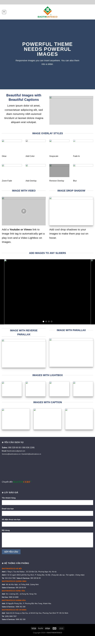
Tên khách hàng (9, 498)
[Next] (90, 291)
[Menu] (4, 12)
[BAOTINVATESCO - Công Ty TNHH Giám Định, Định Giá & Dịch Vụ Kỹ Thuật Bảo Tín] (47, 12)
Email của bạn (8, 509)
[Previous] (5, 291)
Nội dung (6, 530)
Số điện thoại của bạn (11, 519)
